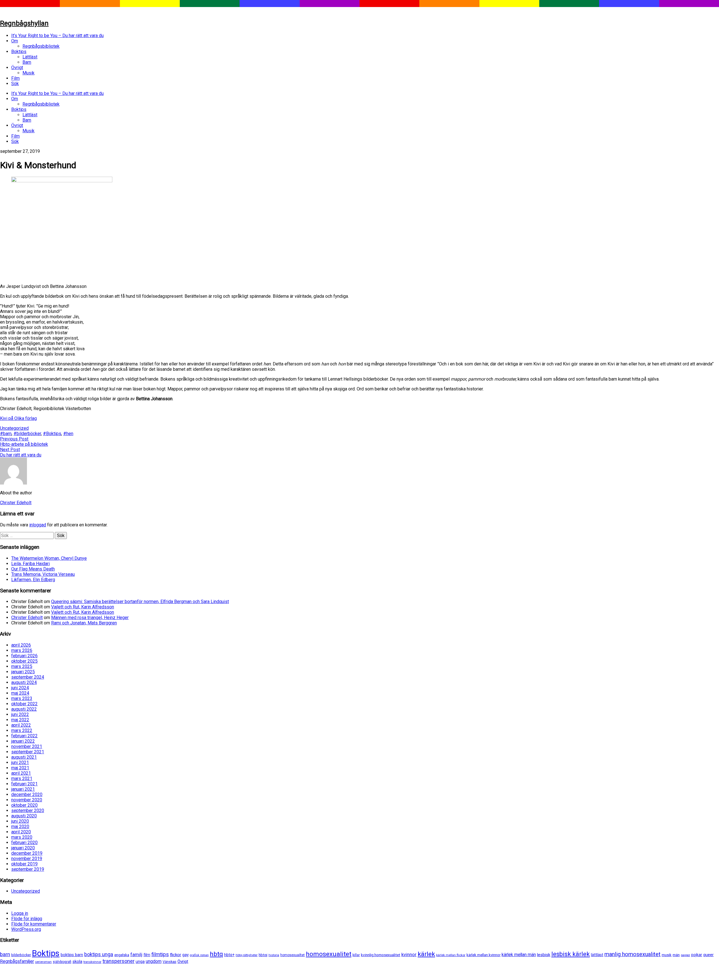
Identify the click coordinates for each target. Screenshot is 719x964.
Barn (26, 62)
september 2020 (27, 810)
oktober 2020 (24, 805)
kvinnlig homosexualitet (380, 955)
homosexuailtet (292, 955)
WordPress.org (26, 929)
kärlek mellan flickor (450, 955)
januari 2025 (23, 671)
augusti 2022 (24, 709)
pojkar (696, 954)
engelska (121, 955)
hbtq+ (229, 954)
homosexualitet (328, 954)
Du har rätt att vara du (20, 455)
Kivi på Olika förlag (18, 418)
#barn (6, 433)
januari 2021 (23, 789)
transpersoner (119, 961)
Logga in (19, 913)
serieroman (43, 962)
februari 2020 (24, 842)
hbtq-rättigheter (247, 955)
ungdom (153, 961)
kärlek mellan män (519, 954)
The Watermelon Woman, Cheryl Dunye (49, 558)
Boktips (18, 51)
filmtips (160, 954)
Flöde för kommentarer (33, 924)
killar (356, 955)
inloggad (37, 525)
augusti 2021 (24, 757)
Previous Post (14, 439)
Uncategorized (14, 428)
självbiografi (62, 962)
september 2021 (27, 751)
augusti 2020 (24, 816)
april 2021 (21, 773)
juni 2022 (20, 714)
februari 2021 (24, 783)
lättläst (597, 954)
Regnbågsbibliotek (41, 46)
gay (185, 954)
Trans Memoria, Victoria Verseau (43, 574)
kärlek (426, 954)
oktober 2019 (24, 864)
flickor (175, 954)
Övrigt (17, 67)
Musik (28, 73)
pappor (685, 955)
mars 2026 (21, 650)
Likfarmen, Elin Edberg (33, 579)
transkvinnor (92, 962)
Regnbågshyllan (24, 23)
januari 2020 (23, 848)
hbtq (216, 954)
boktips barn (72, 954)
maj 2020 (20, 826)
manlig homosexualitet (632, 954)
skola (77, 961)
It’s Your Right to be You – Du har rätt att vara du (57, 35)
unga (140, 961)
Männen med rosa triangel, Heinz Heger (90, 617)
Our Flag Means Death (33, 569)
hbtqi (263, 955)
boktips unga (98, 954)
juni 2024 (20, 687)
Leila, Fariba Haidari (30, 563)
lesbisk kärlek (570, 954)
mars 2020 (21, 837)
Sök (15, 83)
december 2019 (26, 853)
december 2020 (26, 794)
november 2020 (26, 799)
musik (667, 955)
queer (708, 954)
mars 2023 (21, 698)
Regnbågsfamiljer (17, 961)
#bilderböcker (27, 433)
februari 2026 (24, 655)
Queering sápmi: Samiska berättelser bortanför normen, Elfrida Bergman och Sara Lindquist (140, 601)
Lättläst (29, 57)
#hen (68, 433)
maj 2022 (20, 719)
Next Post (10, 449)
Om (14, 41)
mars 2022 (21, 730)
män (676, 955)
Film (15, 78)
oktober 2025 (24, 661)
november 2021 (26, 746)
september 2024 (27, 677)
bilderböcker (21, 955)
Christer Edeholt (27, 617)
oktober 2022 (24, 703)
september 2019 (27, 869)
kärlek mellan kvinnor (483, 955)
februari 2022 (24, 735)
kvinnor (409, 954)
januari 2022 (23, 741)
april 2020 (21, 832)
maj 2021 (20, 767)
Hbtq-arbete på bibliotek (24, 444)
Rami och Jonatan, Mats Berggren (84, 623)
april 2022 (21, 725)
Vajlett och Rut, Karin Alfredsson (82, 607)
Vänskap (169, 962)
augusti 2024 (24, 682)
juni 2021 (20, 762)
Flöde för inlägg (26, 918)
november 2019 (26, 858)
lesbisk (543, 954)
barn (5, 954)
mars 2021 (21, 778)
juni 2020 (20, 821)
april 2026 (21, 645)
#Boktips (52, 433)
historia (274, 955)
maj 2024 (20, 693)
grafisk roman (199, 955)
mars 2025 (21, 666)
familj (136, 954)
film (147, 954)
